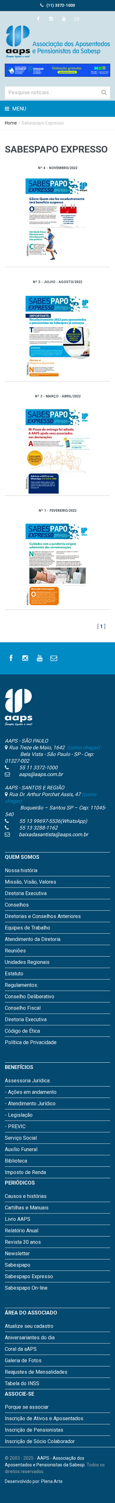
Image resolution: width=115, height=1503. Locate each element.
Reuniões (15, 951)
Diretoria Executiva (26, 893)
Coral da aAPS (21, 1349)
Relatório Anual (21, 1231)
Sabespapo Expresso (29, 1276)
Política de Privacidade (31, 1042)
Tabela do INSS (22, 1383)
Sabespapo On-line (26, 1288)
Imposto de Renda (25, 1172)
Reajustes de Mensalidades (36, 1372)
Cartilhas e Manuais (27, 1208)
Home (11, 122)
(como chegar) (83, 747)
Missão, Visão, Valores (30, 882)
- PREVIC (15, 1126)
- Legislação (19, 1115)
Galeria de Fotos (23, 1360)
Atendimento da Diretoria (32, 939)
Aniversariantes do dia (30, 1338)
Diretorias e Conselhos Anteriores (43, 916)
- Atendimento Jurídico (30, 1104)
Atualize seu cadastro (29, 1326)
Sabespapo (17, 1265)
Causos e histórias (26, 1196)
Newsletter (17, 1253)
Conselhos (17, 905)
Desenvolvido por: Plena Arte (34, 1481)
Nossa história (21, 870)
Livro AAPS (17, 1219)
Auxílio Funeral (21, 1149)
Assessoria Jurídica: (27, 1081)
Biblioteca (16, 1161)
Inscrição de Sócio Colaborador (40, 1441)
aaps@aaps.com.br (41, 774)
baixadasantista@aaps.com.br (53, 834)
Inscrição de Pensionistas (34, 1430)
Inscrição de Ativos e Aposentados (44, 1418)
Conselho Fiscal (23, 1008)
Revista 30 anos (23, 1242)
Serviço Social (21, 1138)
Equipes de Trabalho (27, 928)
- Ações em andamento (31, 1092)
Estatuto (14, 974)
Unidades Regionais (27, 962)
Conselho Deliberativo (29, 997)
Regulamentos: (21, 985)
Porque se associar (27, 1407)
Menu (18, 109)
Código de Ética (22, 1031)
